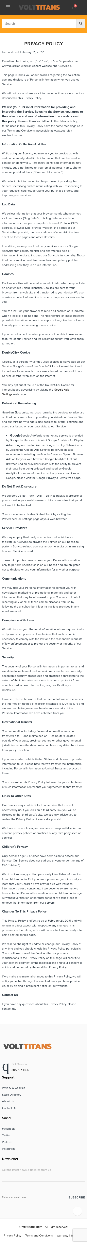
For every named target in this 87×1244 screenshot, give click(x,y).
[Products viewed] (77, 1211)
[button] (7, 8)
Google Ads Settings (37, 449)
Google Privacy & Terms (51, 478)
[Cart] (73, 7)
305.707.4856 (20, 1070)
